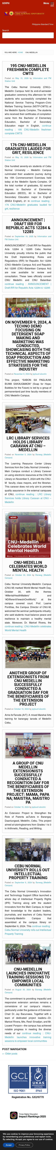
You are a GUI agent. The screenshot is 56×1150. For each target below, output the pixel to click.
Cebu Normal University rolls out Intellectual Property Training (28, 872)
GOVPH (5, 3)
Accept (8, 1145)
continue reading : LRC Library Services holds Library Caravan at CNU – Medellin (28, 498)
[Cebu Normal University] (28, 13)
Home (20, 52)
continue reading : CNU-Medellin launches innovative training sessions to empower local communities (28, 1037)
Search (5, 30)
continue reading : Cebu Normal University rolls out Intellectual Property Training (28, 929)
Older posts (9, 1053)
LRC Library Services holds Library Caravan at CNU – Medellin (28, 444)
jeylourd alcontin (40, 373)
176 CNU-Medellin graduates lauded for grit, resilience (28, 149)
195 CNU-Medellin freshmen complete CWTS (28, 69)
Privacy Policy (24, 1145)
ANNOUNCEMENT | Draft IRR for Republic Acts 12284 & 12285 (28, 226)
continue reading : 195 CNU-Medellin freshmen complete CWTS (28, 129)
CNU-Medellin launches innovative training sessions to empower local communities (28, 977)
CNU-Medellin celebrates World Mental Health (28, 566)
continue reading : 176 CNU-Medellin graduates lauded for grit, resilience (28, 204)
